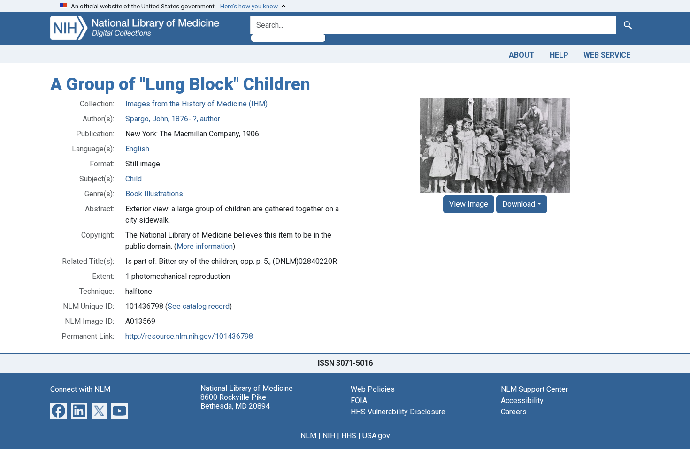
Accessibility (522, 400)
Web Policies (373, 389)
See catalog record (199, 306)
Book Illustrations (154, 193)
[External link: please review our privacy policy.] (58, 409)
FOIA (359, 400)
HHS (348, 435)
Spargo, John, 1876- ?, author (172, 118)
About (522, 55)
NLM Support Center (534, 389)
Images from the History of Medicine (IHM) (196, 103)
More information (204, 246)
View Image (468, 204)
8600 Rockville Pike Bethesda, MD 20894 (235, 402)
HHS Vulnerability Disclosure (398, 411)
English (137, 148)
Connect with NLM (80, 389)
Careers (514, 411)
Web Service (606, 55)
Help (559, 55)
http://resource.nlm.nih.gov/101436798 (189, 336)
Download (518, 204)
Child (133, 178)
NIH (328, 435)
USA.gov (376, 435)
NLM (308, 435)
